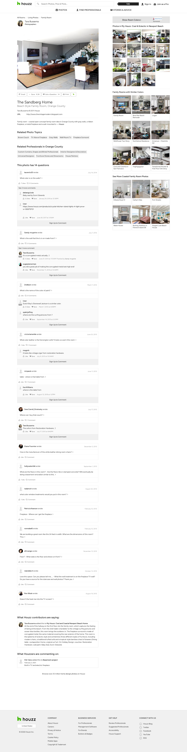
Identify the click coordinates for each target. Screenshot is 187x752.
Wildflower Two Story (121, 141)
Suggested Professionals (119, 727)
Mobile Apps (52, 741)
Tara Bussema (32, 21)
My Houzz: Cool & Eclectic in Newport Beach (142, 26)
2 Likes (27, 198)
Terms (50, 734)
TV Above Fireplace (39, 137)
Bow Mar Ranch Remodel (138, 116)
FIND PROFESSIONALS (90, 10)
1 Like (23, 345)
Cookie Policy (53, 737)
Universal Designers (26, 156)
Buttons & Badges (85, 734)
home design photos (69, 674)
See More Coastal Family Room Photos (130, 176)
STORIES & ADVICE (122, 10)
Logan (154, 115)
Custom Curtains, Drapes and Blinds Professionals (38, 152)
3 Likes (27, 259)
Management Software (87, 727)
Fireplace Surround (81, 137)
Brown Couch (23, 137)
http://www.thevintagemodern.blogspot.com (44, 114)
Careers (51, 727)
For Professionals (85, 723)
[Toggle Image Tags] (73, 94)
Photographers (30, 24)
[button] (19, 183)
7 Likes (23, 183)
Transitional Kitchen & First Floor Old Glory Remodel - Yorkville (160, 168)
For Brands (82, 730)
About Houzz (53, 723)
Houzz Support (115, 734)
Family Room (118, 115)
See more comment (26, 248)
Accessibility (114, 730)
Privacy (50, 730)
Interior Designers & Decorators (73, 152)
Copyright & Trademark (57, 744)
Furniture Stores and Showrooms (49, 156)
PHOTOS (63, 10)
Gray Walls (53, 137)
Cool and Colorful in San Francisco (120, 168)
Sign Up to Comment (57, 223)
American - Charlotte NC (160, 142)
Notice (58, 730)
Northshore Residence (141, 141)
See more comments (27, 188)
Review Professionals (117, 723)
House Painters (72, 156)
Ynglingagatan (138, 167)
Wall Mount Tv (65, 137)
